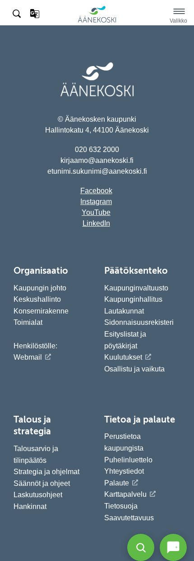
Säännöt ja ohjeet (42, 483)
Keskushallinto (37, 299)
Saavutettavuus (129, 518)
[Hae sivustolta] (17, 14)
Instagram (96, 201)
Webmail (28, 357)
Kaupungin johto (40, 288)
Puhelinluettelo (128, 460)
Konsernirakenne (41, 311)
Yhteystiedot (124, 471)
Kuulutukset (123, 357)
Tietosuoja (121, 506)
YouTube (96, 212)
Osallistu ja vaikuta (134, 369)
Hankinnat (31, 506)
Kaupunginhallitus (133, 299)
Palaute (116, 483)
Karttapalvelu (125, 494)
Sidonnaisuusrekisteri (139, 322)
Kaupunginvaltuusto (136, 288)
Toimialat (28, 322)
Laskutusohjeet (38, 495)
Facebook (96, 191)
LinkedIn (96, 223)
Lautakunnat (124, 311)
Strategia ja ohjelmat (46, 471)
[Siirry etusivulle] (97, 21)
